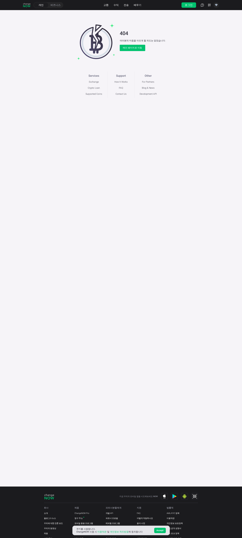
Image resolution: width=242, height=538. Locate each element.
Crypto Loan (94, 88)
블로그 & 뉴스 (50, 518)
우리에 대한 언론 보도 (53, 523)
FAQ (121, 88)
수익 (116, 5)
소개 (46, 513)
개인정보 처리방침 (119, 531)
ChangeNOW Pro (82, 513)
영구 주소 (79, 518)
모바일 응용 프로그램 (84, 523)
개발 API (109, 513)
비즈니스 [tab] (56, 5)
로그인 (189, 5)
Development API (148, 94)
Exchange (94, 82)
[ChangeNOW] (27, 5)
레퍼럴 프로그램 (113, 523)
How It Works (121, 82)
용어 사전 (141, 523)
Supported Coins (94, 94)
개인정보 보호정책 (175, 523)
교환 (106, 5)
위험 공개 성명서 (174, 528)
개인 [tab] (41, 5)
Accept (160, 530)
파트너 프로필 (112, 518)
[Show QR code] (194, 496)
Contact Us (121, 94)
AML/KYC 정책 (173, 513)
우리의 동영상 (50, 528)
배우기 (137, 5)
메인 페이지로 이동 (132, 47)
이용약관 (170, 518)
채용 (46, 533)
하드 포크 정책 (173, 533)
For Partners (148, 82)
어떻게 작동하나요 (145, 518)
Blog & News (148, 88)
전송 (126, 5)
